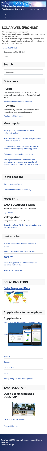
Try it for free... (9, 212)
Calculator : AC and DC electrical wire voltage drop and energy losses (22, 226)
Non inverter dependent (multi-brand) (17, 189)
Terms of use (8, 367)
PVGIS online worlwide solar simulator (18, 101)
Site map (7, 356)
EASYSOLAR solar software (14, 419)
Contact (6, 362)
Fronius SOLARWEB (9, 48)
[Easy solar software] (23, 409)
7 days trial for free (10, 426)
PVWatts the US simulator (13, 116)
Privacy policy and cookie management (18, 378)
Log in (6, 373)
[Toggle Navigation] (3, 16)
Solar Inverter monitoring (13, 184)
